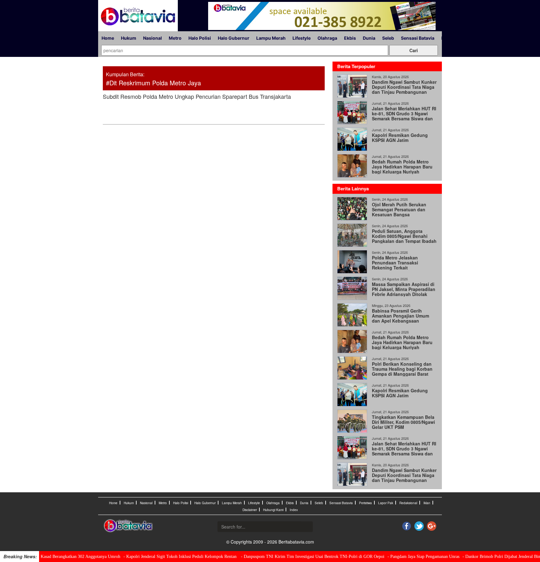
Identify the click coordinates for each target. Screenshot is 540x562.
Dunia (369, 38)
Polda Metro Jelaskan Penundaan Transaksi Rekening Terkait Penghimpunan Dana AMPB (401, 265)
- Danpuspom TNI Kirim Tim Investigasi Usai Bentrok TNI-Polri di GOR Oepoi (312, 556)
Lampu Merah (271, 38)
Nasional (152, 38)
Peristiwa (365, 503)
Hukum (128, 38)
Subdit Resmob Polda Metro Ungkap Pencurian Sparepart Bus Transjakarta (197, 96)
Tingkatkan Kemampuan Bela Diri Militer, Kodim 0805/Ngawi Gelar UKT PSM (403, 422)
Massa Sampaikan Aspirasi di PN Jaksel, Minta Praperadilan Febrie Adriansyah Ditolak (403, 289)
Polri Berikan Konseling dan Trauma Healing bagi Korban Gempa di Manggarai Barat (402, 369)
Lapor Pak (385, 503)
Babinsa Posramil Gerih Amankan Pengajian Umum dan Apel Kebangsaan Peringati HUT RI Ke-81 (400, 318)
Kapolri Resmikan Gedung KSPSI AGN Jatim (400, 137)
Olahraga (327, 38)
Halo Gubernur (233, 38)
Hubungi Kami (273, 510)
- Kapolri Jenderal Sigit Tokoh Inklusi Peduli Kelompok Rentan (180, 556)
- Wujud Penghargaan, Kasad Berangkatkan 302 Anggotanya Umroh (60, 556)
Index (294, 510)
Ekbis (350, 38)
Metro (175, 38)
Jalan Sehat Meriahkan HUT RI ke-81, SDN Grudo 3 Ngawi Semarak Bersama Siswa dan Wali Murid (404, 116)
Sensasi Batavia (417, 38)
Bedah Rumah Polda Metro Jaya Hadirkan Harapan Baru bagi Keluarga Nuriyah (402, 166)
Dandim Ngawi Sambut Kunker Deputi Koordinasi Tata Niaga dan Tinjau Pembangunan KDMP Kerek (404, 89)
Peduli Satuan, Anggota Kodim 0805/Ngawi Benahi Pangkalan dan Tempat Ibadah (404, 236)
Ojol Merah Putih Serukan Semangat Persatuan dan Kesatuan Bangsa (399, 209)
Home (108, 38)
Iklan (426, 503)
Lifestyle (301, 38)
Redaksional (408, 503)
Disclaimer (249, 510)
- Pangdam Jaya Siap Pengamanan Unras (423, 556)
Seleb (388, 38)
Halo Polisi (199, 38)
